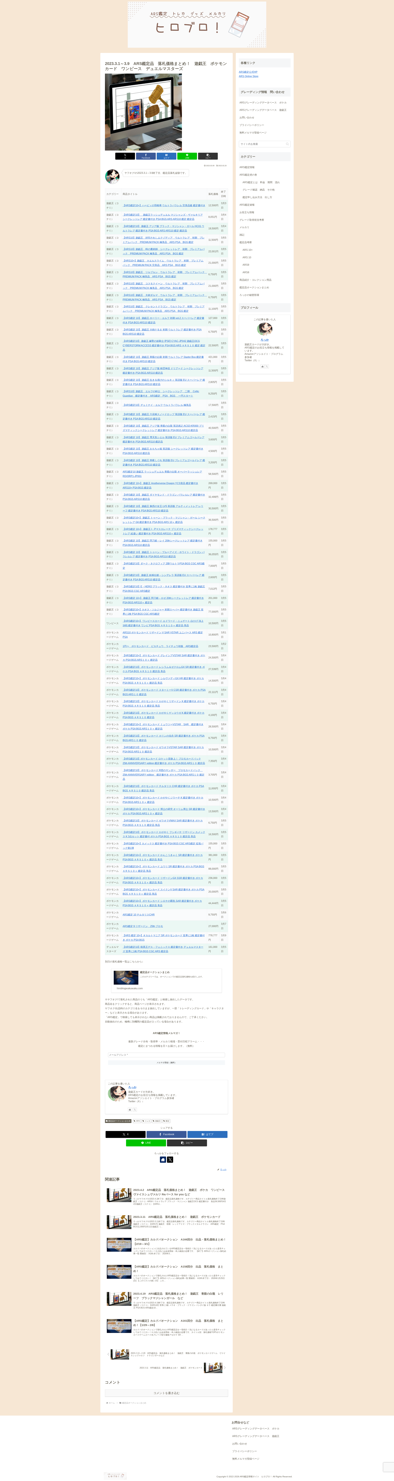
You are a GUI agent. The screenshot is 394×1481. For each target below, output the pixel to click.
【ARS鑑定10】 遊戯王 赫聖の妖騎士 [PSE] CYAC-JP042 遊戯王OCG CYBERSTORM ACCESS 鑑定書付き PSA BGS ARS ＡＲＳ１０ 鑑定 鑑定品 (164, 345)
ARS (138, 1121)
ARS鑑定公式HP (248, 72)
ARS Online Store (248, 76)
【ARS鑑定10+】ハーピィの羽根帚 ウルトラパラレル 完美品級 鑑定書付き (164, 205)
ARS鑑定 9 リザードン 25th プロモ (143, 926)
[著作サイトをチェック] (130, 1110)
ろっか (132, 1087)
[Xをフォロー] (135, 1110)
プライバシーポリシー (251, 125)
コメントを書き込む (166, 1393)
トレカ (147, 1121)
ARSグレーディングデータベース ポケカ (263, 102)
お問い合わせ (246, 117)
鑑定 (167, 1121)
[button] (208, 156)
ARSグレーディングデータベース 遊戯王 (263, 110)
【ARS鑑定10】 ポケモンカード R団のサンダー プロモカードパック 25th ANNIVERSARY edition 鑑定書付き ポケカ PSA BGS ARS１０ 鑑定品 (163, 775)
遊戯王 (158, 1121)
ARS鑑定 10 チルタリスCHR (139, 914)
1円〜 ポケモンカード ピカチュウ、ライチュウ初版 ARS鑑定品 (160, 646)
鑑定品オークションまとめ (119, 1121)
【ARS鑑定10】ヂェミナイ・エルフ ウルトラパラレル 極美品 (157, 405)
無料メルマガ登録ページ (253, 132)
